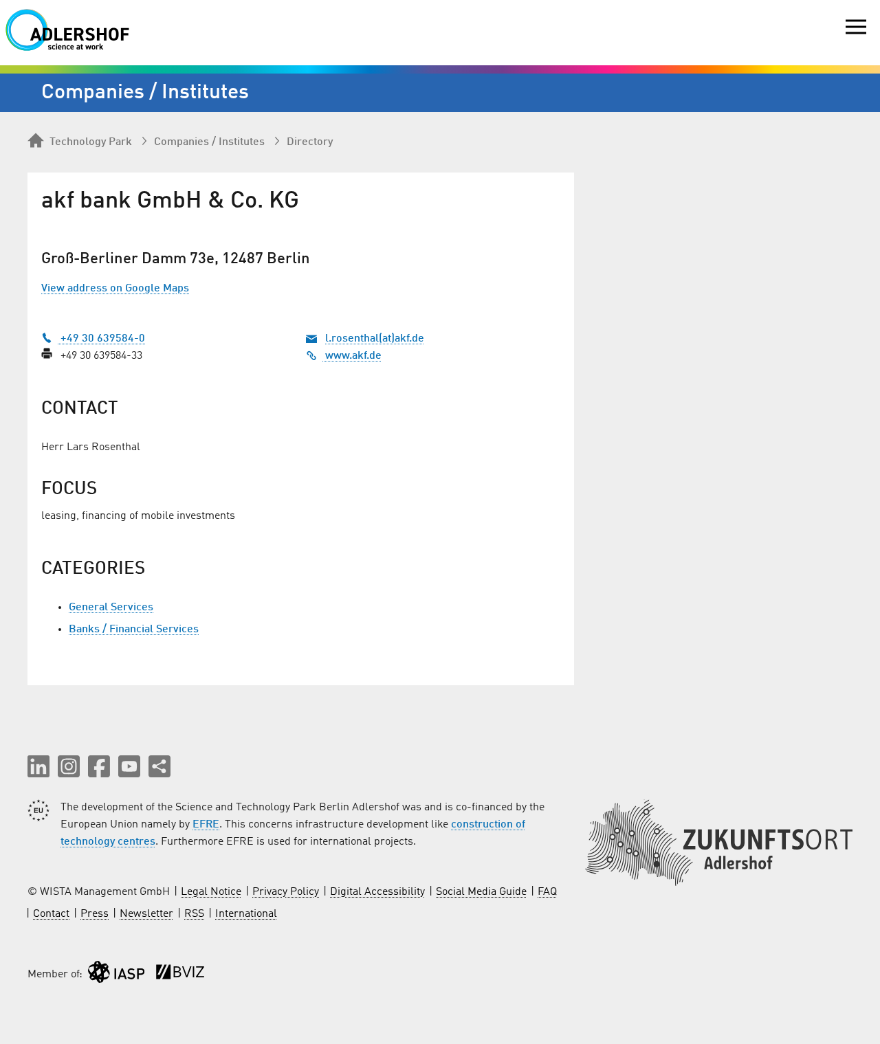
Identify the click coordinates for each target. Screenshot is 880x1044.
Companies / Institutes (209, 142)
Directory (310, 142)
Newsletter (146, 914)
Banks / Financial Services (134, 629)
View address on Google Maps (115, 288)
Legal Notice (211, 892)
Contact (51, 914)
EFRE (205, 824)
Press (94, 914)
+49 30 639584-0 (101, 338)
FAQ (547, 892)
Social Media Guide (481, 892)
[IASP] (116, 975)
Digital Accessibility (377, 892)
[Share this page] (159, 766)
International (246, 914)
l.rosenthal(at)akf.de (374, 338)
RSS (194, 914)
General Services (111, 607)
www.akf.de (352, 356)
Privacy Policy (285, 892)
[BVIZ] (180, 975)
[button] (38, 766)
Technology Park (91, 142)
